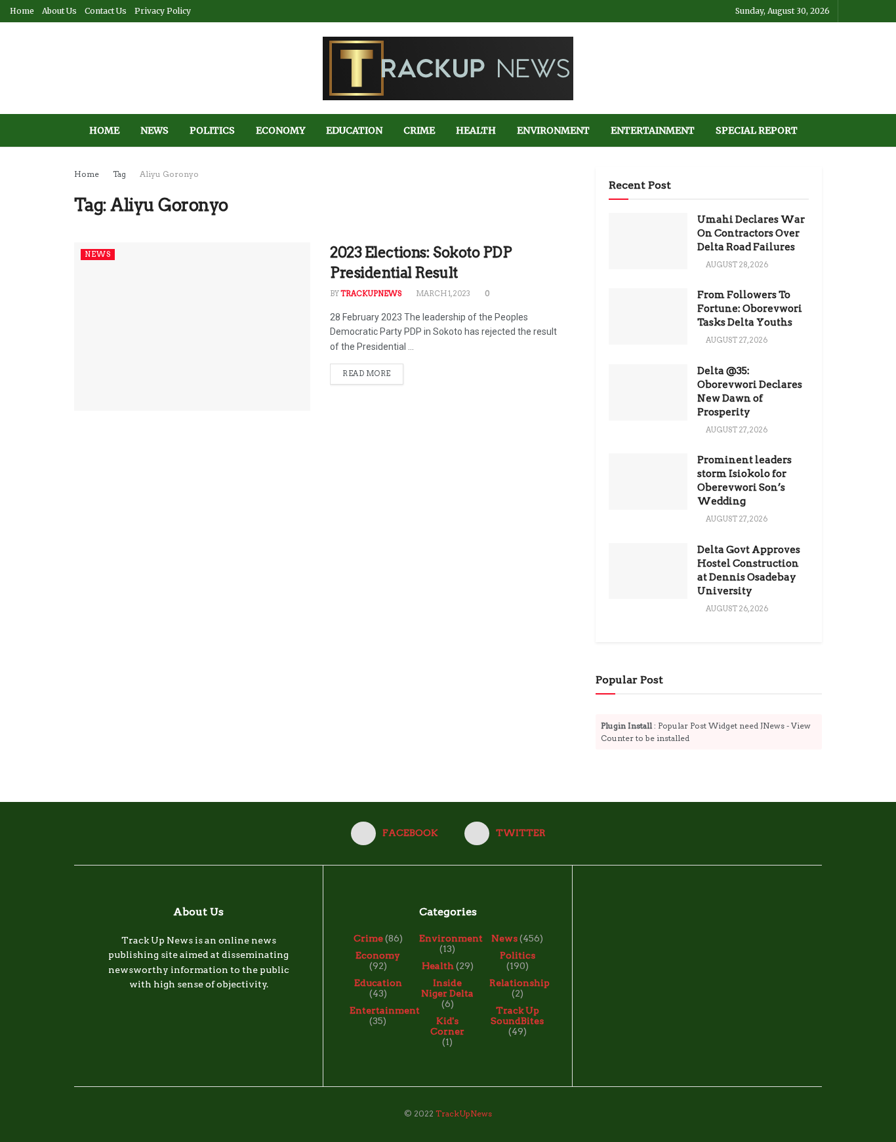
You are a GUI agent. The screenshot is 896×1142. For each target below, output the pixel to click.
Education (354, 130)
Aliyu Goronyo (169, 174)
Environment (553, 130)
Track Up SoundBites (517, 1015)
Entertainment (653, 130)
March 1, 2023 (442, 293)
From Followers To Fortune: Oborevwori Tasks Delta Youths (749, 308)
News (154, 130)
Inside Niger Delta (447, 988)
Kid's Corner (447, 1026)
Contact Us (106, 11)
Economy (280, 130)
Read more (366, 373)
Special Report (757, 130)
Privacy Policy (162, 11)
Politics (212, 130)
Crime (419, 130)
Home (22, 11)
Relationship (519, 983)
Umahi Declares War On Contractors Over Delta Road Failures (751, 233)
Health (476, 130)
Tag (119, 174)
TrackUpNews (370, 293)
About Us (59, 11)
